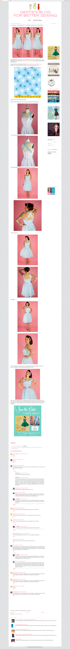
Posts (50, 143)
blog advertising (50, 149)
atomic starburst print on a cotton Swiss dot (34, 64)
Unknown (14, 513)
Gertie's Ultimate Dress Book (28, 60)
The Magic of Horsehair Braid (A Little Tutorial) (22, 629)
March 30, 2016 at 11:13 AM (23, 554)
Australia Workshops (37, 20)
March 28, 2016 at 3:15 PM (24, 477)
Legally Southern (15, 591)
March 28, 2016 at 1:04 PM (23, 453)
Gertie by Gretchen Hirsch (22, 447)
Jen (15, 492)
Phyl (13, 459)
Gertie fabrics (29, 447)
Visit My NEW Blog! (18, 639)
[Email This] (23, 446)
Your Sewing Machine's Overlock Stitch (21, 624)
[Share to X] (25, 446)
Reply (14, 456)
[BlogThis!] (24, 446)
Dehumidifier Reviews (16, 533)
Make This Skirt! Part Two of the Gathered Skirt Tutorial (23, 634)
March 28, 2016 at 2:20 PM (19, 459)
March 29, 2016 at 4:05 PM (21, 492)
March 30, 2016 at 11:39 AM (21, 561)
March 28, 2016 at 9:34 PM (19, 519)
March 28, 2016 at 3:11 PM (24, 473)
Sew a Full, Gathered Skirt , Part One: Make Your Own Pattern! (25, 619)
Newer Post (12, 612)
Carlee (14, 519)
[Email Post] (22, 446)
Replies (15, 471)
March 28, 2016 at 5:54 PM (20, 513)
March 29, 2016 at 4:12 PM (18, 545)
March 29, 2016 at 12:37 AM (24, 533)
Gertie (16, 526)
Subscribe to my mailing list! (52, 151)
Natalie (14, 539)
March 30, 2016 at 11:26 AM (20, 572)
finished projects (15, 447)
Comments (50, 145)
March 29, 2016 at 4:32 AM (19, 539)
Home (29, 20)
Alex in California (15, 453)
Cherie (14, 465)
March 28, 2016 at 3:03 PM (19, 465)
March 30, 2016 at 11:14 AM (23, 526)
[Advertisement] (51, 170)
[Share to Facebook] (26, 446)
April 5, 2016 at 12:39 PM (22, 591)
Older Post (43, 612)
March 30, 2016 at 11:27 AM (20, 579)
